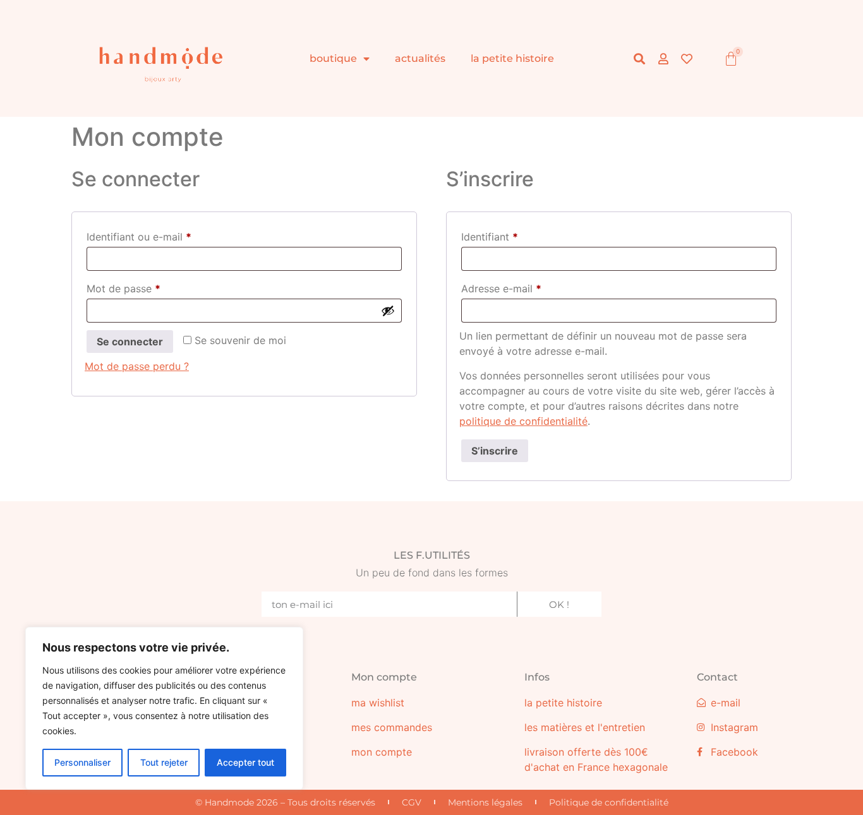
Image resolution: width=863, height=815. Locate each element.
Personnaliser (82, 762)
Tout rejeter (164, 762)
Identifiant (515, 235)
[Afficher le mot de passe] (388, 311)
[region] (164, 708)
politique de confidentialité (523, 421)
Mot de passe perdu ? (137, 366)
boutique (333, 58)
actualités (420, 58)
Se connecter (130, 341)
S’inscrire (494, 450)
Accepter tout (245, 762)
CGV (411, 802)
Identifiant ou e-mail (165, 235)
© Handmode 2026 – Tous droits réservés (285, 802)
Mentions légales (485, 802)
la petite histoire (512, 58)
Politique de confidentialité (608, 802)
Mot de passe (150, 286)
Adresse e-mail (527, 286)
